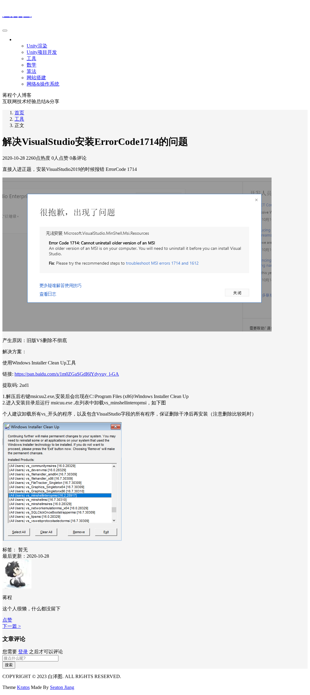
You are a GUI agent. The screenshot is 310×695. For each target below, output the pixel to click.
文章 (19, 39)
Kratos (23, 687)
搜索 (9, 665)
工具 (31, 58)
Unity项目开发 (42, 52)
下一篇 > (11, 626)
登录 (23, 651)
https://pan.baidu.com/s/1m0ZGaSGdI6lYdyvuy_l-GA (67, 374)
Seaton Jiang (62, 687)
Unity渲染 (37, 45)
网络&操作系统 (43, 83)
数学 (31, 64)
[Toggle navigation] (4, 30)
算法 (31, 71)
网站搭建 (36, 77)
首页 (19, 112)
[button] (7, 619)
